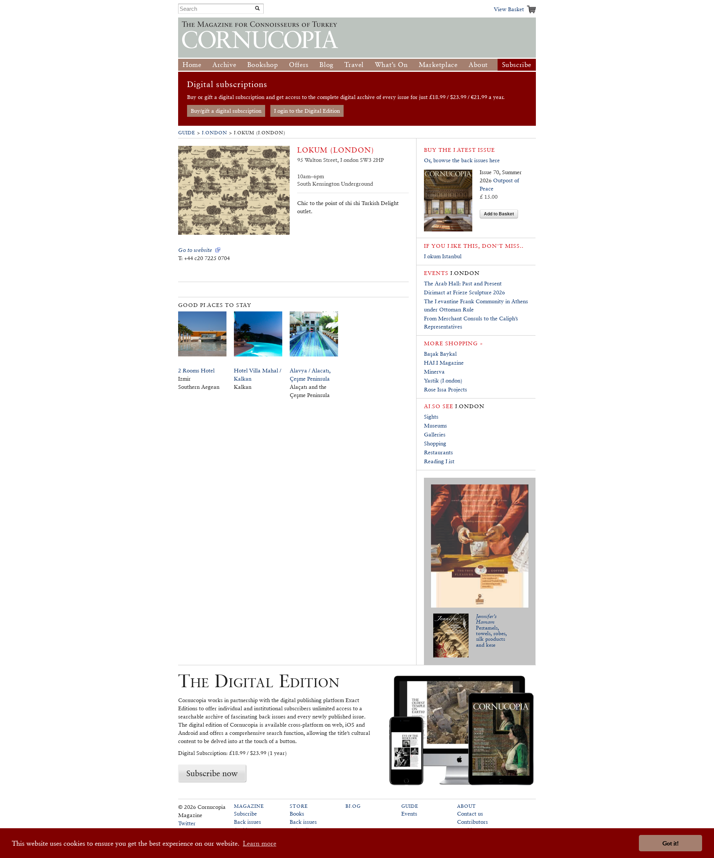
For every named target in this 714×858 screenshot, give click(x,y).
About (478, 64)
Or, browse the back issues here (462, 160)
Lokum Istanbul (442, 256)
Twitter (187, 823)
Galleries (435, 434)
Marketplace (438, 64)
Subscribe (516, 64)
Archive (224, 64)
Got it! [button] (670, 843)
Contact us (470, 813)
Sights (431, 416)
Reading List (439, 461)
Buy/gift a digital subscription (226, 111)
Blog (326, 64)
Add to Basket (499, 213)
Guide (186, 132)
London (214, 132)
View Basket (509, 9)
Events (409, 813)
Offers (299, 64)
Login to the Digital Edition (307, 111)
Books (297, 813)
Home (192, 64)
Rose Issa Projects (445, 389)
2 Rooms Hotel (196, 370)
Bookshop (262, 64)
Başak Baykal (440, 353)
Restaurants (438, 452)
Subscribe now (212, 773)
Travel (354, 64)
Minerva (434, 371)
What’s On (391, 64)
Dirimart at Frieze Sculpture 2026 (464, 292)
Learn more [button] (259, 843)
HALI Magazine (444, 362)
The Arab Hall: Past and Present (463, 283)
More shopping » (453, 343)
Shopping (435, 443)
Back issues (247, 822)
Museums (435, 425)
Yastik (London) (443, 380)
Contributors (472, 822)
